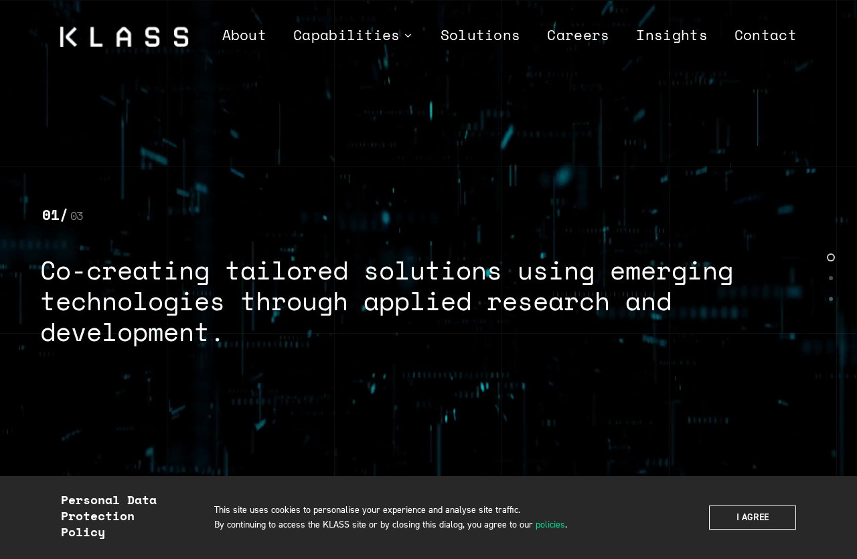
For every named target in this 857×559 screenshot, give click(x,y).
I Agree (752, 517)
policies (550, 524)
